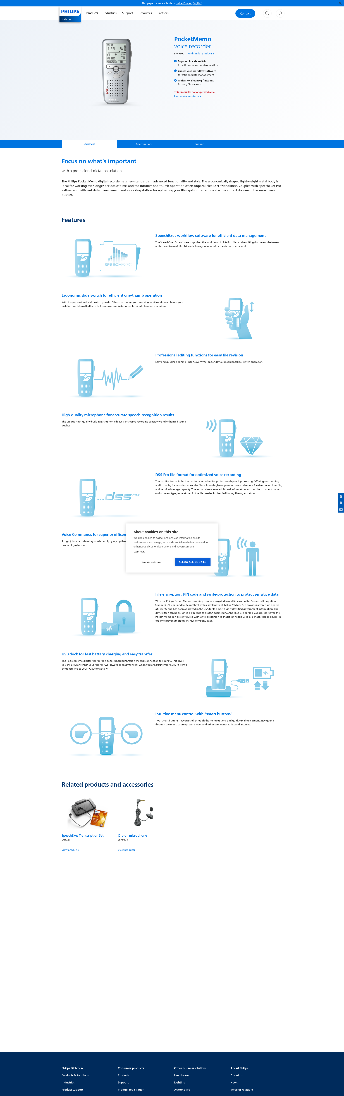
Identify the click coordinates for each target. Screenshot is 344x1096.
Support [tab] (199, 144)
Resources (145, 12)
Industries (110, 12)
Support (127, 12)
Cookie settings (151, 562)
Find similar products (200, 53)
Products (92, 12)
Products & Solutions (75, 1075)
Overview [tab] (89, 144)
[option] (87, 823)
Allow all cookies (192, 562)
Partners (162, 12)
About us (236, 1075)
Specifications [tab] (144, 144)
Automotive (182, 1089)
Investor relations (241, 1089)
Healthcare (181, 1075)
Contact (245, 13)
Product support (72, 1089)
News (234, 1082)
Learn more (139, 551)
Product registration (131, 1089)
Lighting (179, 1082)
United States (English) (189, 3)
